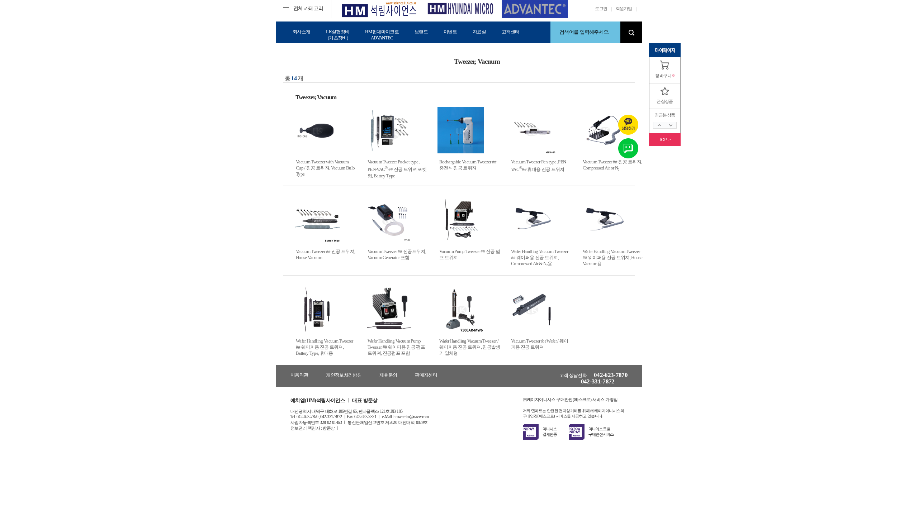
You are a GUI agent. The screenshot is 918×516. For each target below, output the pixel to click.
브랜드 (421, 31)
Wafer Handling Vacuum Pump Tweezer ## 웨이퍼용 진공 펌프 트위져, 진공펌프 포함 (396, 347)
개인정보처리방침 (343, 375)
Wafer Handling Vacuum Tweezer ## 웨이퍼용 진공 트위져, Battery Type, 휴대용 (324, 347)
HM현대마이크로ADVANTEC (382, 34)
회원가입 (624, 8)
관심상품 (665, 101)
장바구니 (663, 75)
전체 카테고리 (308, 8)
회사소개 (301, 31)
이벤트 (450, 31)
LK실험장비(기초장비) (337, 34)
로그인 (601, 8)
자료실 (479, 31)
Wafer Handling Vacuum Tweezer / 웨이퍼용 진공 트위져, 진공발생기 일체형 (469, 347)
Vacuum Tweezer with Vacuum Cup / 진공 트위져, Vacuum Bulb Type (325, 168)
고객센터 (510, 31)
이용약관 (299, 375)
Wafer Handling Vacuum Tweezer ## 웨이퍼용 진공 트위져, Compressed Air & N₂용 (539, 258)
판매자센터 (426, 375)
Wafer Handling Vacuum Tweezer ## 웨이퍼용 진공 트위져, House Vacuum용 (612, 258)
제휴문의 (388, 375)
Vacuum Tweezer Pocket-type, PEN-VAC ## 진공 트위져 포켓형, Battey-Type (397, 168)
